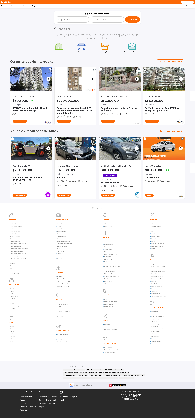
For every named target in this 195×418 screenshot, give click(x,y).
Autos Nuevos (61, 229)
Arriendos (13, 239)
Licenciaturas (61, 309)
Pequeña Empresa (156, 319)
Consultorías (155, 326)
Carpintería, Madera (156, 264)
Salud (152, 339)
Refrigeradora (108, 281)
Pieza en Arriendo (15, 261)
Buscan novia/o (155, 236)
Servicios (153, 289)
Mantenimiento (155, 293)
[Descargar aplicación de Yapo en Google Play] (122, 385)
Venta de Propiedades (16, 224)
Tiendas (62, 400)
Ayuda (22, 400)
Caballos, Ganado (156, 226)
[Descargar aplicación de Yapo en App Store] (115, 385)
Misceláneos (154, 269)
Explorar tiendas (170, 6)
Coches (59, 337)
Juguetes (59, 339)
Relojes (12, 339)
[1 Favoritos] (56, 69)
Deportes (106, 320)
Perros (153, 241)
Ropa (11, 341)
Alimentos (154, 224)
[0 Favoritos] (100, 69)
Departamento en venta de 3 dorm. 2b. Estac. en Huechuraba (80, 372)
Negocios (12, 271)
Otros (11, 311)
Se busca (12, 303)
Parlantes (107, 264)
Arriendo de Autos (62, 231)
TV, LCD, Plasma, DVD (110, 271)
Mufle (58, 248)
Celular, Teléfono (109, 249)
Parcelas (12, 266)
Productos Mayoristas (157, 316)
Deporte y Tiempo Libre (111, 327)
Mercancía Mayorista (110, 343)
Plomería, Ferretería (156, 286)
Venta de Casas (14, 229)
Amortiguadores (61, 236)
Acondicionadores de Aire (111, 276)
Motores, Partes (61, 251)
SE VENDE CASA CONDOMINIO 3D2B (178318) (75, 375)
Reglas (41, 407)
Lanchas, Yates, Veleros (63, 284)
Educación (59, 300)
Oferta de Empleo (109, 224)
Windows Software (109, 274)
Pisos (11, 293)
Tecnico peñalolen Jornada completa (74, 369)
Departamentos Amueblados (18, 253)
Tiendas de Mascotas (157, 234)
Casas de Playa (14, 256)
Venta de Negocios (156, 324)
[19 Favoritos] (12, 69)
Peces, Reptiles (155, 239)
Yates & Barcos (61, 272)
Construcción (154, 260)
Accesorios (60, 234)
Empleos (106, 220)
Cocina (12, 291)
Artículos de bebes (62, 334)
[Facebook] (122, 396)
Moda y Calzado (14, 334)
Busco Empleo (108, 226)
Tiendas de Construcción (158, 296)
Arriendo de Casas (15, 241)
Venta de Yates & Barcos (64, 286)
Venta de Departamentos (17, 226)
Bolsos (12, 326)
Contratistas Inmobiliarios (158, 266)
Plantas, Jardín (14, 296)
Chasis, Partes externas (63, 241)
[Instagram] (126, 396)
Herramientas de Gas (157, 276)
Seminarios (60, 316)
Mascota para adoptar (157, 243)
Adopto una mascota (157, 246)
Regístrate (23, 410)
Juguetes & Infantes (63, 330)
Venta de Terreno (15, 236)
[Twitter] (131, 396)
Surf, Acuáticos (108, 332)
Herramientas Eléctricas (158, 271)
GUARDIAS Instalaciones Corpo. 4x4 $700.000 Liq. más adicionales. (104, 369)
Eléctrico (153, 281)
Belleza (11, 322)
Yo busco (59, 289)
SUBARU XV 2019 (139, 375)
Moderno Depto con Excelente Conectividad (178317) (118, 375)
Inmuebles (4, 6)
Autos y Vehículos (62, 220)
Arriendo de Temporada (16, 251)
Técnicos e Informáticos (64, 311)
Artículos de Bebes (15, 289)
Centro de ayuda (190, 6)
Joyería (12, 329)
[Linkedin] (135, 396)
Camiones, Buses (61, 239)
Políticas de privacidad (47, 400)
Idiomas (59, 306)
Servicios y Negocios (157, 307)
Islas (11, 268)
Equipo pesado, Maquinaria (64, 243)
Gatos (153, 229)
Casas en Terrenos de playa (18, 258)
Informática (107, 251)
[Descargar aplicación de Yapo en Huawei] (110, 385)
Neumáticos (60, 253)
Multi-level (154, 314)
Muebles (12, 298)
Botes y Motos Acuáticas (64, 281)
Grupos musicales (109, 306)
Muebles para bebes (63, 342)
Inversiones (154, 311)
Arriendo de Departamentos (18, 243)
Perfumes (12, 336)
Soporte (23, 403)
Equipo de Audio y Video (111, 254)
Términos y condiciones (48, 397)
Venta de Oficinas (15, 231)
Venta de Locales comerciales (18, 234)
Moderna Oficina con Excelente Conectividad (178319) (114, 372)
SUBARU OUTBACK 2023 (126, 378)
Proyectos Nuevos (15, 273)
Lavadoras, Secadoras (110, 279)
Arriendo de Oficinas (15, 246)
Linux (105, 261)
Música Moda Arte (109, 295)
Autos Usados (61, 224)
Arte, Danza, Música (62, 304)
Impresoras (107, 256)
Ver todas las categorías (68, 397)
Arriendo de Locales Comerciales (19, 248)
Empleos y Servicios (22, 6)
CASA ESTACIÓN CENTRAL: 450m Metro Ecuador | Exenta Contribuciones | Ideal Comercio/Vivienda (91, 378)
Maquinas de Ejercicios (110, 329)
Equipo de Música (62, 246)
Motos (59, 226)
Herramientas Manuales (157, 274)
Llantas (59, 256)
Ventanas (12, 308)
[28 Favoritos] (145, 138)
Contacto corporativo (28, 407)
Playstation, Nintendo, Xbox (112, 266)
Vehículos (12, 6)
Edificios (12, 263)
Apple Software (108, 244)
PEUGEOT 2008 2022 (95, 375)
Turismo (153, 344)
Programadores (155, 331)
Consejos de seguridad (180, 6)
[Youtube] (139, 396)
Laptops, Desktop (109, 259)
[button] (48, 79)
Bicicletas (107, 324)
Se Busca (59, 258)
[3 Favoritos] (56, 138)
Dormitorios (13, 301)
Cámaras (106, 247)
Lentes (12, 331)
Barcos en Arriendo (62, 279)
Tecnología (106, 237)
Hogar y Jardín (14, 284)
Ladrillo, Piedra (155, 284)
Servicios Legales (156, 341)
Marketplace (33, 6)
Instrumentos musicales (111, 301)
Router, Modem (108, 269)
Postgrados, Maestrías (63, 314)
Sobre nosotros (26, 397)
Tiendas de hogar (15, 306)
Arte (105, 299)
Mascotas (153, 220)
